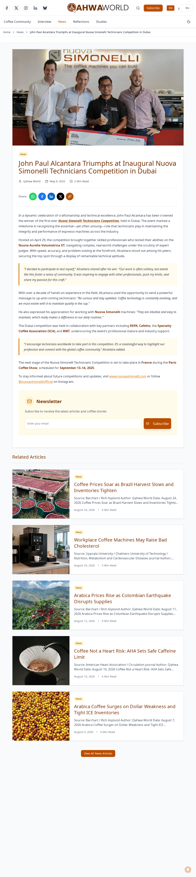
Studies (101, 22)
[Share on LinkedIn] (51, 196)
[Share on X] (60, 196)
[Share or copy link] (70, 196)
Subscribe (153, 8)
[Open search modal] (138, 8)
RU (187, 8)
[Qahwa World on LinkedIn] (35, 8)
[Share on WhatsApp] (33, 196)
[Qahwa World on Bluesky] (45, 8)
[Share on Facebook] (42, 196)
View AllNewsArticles (98, 753)
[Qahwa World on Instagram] (25, 8)
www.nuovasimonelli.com (127, 376)
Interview (44, 22)
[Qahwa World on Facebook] (6, 8)
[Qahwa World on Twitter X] (16, 8)
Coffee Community (17, 22)
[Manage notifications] (188, 869)
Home (7, 32)
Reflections (81, 22)
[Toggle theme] (189, 21)
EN (170, 8)
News (62, 22)
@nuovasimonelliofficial (36, 382)
